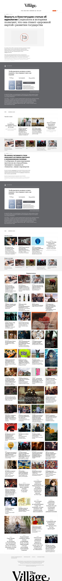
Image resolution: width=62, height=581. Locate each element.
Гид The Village (21, 284)
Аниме (46, 358)
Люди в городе (34, 127)
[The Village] (31, 6)
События (33, 525)
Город (22, 10)
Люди (25, 10)
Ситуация (33, 246)
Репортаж (6, 284)
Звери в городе (34, 358)
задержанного (14, 170)
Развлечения (31, 10)
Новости (7, 14)
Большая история (35, 320)
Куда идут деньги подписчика (34, 210)
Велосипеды (33, 414)
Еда (35, 10)
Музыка (6, 358)
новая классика (7, 321)
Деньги (6, 451)
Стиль (38, 10)
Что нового (20, 127)
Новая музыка (34, 377)
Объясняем (47, 284)
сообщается (22, 172)
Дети (40, 10)
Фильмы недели (7, 377)
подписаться (29, 82)
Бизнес (27, 10)
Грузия (19, 414)
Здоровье (33, 284)
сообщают (6, 52)
